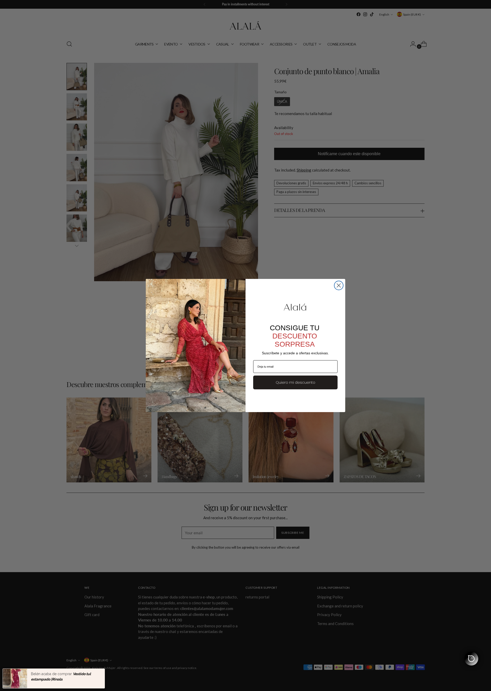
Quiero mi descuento (295, 382)
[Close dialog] (338, 285)
